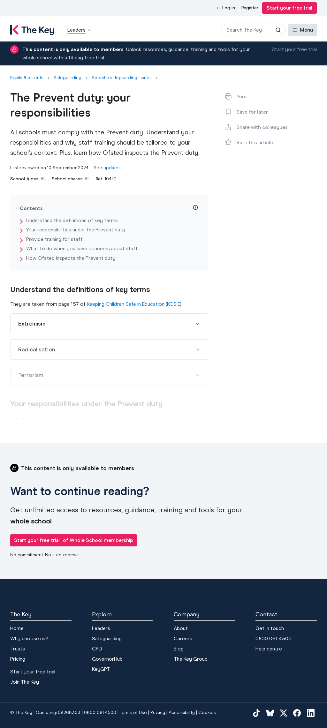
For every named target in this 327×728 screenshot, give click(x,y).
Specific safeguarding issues (122, 78)
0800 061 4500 (273, 638)
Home (17, 628)
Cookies (207, 712)
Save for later (252, 112)
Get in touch (269, 628)
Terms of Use (133, 712)
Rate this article (254, 142)
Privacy (157, 712)
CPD (97, 649)
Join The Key (24, 682)
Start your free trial (289, 8)
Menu (306, 30)
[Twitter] (283, 713)
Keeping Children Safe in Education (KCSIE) (134, 304)
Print (241, 97)
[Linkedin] (311, 713)
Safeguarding (67, 78)
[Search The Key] (278, 30)
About (181, 628)
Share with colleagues (262, 127)
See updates (107, 167)
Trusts (17, 649)
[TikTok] (256, 713)
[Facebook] (297, 713)
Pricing (17, 659)
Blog (179, 649)
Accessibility (182, 712)
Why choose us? (29, 638)
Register (249, 8)
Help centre (268, 649)
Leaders (101, 628)
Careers (183, 638)
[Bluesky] (270, 713)
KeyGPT (101, 669)
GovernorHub (107, 659)
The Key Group (191, 659)
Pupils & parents (26, 78)
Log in (228, 8)
